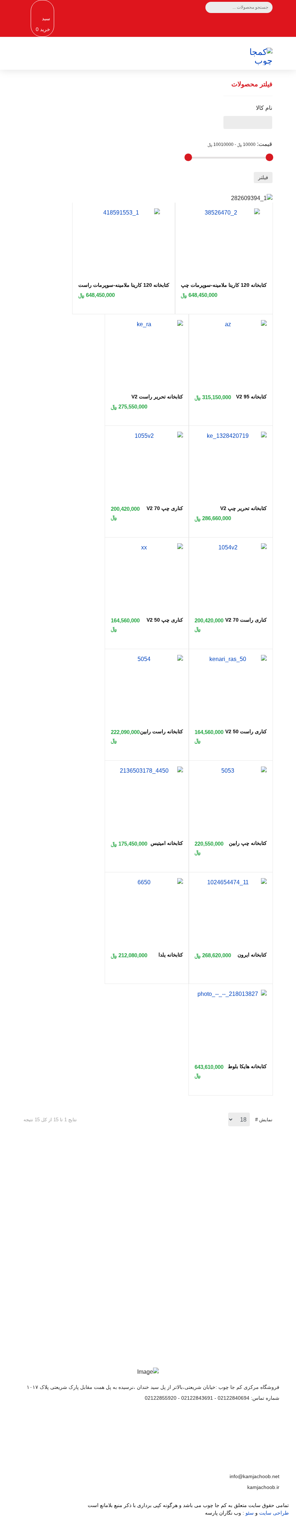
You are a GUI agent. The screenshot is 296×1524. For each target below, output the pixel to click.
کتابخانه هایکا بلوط (247, 1066)
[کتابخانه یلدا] (147, 882)
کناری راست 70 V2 (246, 620)
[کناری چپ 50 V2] (147, 547)
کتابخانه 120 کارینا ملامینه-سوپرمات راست (123, 285)
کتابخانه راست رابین (161, 731)
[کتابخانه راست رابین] (147, 659)
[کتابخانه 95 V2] (231, 324)
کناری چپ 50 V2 (165, 620)
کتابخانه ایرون (252, 955)
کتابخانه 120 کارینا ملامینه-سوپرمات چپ (224, 285)
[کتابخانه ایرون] (231, 882)
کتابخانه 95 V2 (251, 397)
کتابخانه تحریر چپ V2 (243, 508)
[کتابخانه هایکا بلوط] (231, 994)
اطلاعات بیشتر (148, 1255)
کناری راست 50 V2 (246, 731)
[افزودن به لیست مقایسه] (209, 256)
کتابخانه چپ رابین (248, 843)
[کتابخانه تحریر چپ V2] (231, 436)
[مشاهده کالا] (194, 255)
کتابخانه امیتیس (167, 843)
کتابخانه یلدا (170, 955)
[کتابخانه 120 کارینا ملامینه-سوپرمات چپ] (224, 212)
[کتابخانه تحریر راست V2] (147, 324)
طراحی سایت (274, 1513)
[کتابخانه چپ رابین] (231, 771)
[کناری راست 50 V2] (231, 659)
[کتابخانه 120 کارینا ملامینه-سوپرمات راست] (124, 212)
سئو (249, 1513)
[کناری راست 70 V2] (231, 547)
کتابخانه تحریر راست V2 (157, 397)
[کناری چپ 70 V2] (147, 436)
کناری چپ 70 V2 (165, 508)
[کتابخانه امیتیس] (147, 771)
